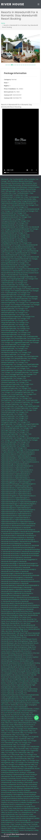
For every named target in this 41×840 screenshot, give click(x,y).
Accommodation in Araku (12, 719)
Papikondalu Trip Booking (14, 701)
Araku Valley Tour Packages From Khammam (21, 762)
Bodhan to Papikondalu (16, 466)
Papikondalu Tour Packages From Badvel (19, 406)
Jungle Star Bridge (10, 189)
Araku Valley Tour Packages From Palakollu (22, 746)
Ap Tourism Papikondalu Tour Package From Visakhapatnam (19, 693)
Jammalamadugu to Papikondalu (19, 484)
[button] (6, 64)
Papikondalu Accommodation (15, 689)
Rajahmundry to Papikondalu (15, 685)
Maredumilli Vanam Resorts (16, 645)
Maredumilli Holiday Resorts (17, 273)
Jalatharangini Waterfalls (14, 187)
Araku (15, 713)
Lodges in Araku (11, 721)
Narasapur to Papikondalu (17, 510)
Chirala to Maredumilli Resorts (15, 545)
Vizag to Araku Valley (11, 725)
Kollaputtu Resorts (23, 725)
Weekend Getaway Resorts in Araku (23, 798)
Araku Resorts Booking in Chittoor (18, 782)
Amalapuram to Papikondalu (17, 454)
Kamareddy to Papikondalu (17, 490)
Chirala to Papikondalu (16, 468)
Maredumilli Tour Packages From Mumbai (19, 209)
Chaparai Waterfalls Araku (18, 818)
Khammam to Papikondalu (17, 494)
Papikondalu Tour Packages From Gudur (18, 370)
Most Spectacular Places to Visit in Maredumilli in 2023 (19, 707)
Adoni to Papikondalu (17, 452)
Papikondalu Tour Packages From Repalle (19, 340)
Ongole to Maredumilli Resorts (22, 605)
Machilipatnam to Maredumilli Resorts (17, 585)
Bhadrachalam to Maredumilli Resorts (17, 535)
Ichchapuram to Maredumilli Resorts (17, 559)
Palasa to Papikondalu (15, 519)
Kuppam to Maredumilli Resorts (23, 581)
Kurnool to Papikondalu (16, 500)
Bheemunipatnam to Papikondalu (19, 462)
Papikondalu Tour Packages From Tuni (20, 302)
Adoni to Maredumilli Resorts (15, 525)
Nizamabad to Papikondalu (17, 516)
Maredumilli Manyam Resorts (17, 639)
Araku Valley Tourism (13, 727)
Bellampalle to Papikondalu (17, 458)
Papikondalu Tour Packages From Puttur (17, 297)
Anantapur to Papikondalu (17, 456)
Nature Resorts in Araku (12, 804)
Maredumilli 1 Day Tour (8, 179)
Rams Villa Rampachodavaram (17, 675)
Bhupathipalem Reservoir (23, 189)
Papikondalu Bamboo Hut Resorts (17, 699)
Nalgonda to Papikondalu (16, 508)
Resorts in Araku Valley (22, 715)
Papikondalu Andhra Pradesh (13, 687)
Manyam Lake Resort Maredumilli (18, 643)
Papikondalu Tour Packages (16, 277)
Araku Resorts (21, 713)
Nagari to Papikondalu (15, 506)
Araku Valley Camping (22, 721)
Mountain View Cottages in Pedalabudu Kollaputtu (16, 828)
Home (3, 23)
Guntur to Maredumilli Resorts (24, 555)
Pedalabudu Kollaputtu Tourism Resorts (17, 830)
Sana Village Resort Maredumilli (25, 615)
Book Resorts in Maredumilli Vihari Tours (20, 669)
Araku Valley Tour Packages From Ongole (22, 750)
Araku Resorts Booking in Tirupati (21, 772)
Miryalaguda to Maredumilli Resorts (17, 589)
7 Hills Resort (10, 181)
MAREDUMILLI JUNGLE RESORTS (17, 711)
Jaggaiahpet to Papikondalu (17, 482)
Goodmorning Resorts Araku (26, 703)
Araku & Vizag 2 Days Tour (25, 824)
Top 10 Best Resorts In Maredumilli (21, 665)
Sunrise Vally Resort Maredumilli (18, 625)
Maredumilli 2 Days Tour (23, 179)
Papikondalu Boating (28, 681)
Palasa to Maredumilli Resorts (22, 607)
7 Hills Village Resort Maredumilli (25, 635)
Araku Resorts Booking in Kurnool (23, 784)
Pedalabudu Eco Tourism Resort (15, 822)
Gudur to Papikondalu (15, 476)
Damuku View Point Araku (18, 814)
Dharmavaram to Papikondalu (18, 472)
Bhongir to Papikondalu (16, 464)
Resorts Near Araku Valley (19, 810)
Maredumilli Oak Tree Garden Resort (19, 619)
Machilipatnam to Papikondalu (18, 502)
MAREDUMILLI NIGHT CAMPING (14, 709)
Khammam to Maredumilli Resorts (24, 575)
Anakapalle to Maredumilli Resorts (16, 529)
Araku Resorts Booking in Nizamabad (18, 796)
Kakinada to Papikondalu (16, 488)
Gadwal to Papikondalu (16, 474)
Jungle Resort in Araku (12, 806)
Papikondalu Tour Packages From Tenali (17, 336)
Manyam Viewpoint (28, 187)
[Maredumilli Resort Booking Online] (36, 717)
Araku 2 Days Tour (11, 824)
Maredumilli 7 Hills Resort (16, 633)
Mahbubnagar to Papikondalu (18, 504)
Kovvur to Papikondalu (16, 498)
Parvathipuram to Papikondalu (18, 521)
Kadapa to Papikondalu (16, 470)
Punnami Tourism (16, 681)
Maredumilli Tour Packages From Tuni (20, 227)
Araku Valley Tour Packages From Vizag (23, 737)
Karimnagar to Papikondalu (17, 492)
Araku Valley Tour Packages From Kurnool (19, 756)
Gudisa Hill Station (22, 185)
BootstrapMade (14, 836)
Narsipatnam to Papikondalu (17, 512)
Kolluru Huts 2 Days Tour (12, 193)
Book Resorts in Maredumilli (22, 663)
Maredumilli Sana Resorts (16, 613)
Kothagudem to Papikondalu (17, 496)
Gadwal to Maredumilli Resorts (24, 551)
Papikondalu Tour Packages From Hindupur (18, 289)
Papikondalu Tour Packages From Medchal (18, 438)
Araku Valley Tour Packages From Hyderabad (20, 729)
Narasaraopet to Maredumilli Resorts (17, 597)
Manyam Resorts (11, 183)
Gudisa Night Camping (27, 705)
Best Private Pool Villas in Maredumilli (21, 673)
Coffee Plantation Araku (12, 816)
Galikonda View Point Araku (13, 820)
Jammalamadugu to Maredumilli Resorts (18, 563)
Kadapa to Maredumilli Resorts (15, 547)
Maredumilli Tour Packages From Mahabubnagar (21, 269)
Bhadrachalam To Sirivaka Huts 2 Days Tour (17, 197)
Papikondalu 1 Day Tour (15, 191)
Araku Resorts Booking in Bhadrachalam (20, 792)
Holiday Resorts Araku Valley (18, 717)
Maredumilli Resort (21, 655)
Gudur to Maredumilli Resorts (24, 553)
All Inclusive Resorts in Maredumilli (18, 653)
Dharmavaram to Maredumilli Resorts (25, 549)
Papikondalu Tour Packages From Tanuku (17, 400)
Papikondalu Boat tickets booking (21, 695)
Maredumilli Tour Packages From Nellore (18, 251)
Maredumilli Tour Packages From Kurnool (19, 257)
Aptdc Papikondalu (30, 689)
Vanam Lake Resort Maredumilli (18, 649)
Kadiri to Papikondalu (15, 486)
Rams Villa (17, 181)
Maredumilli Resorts (15, 523)
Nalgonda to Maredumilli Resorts (16, 593)
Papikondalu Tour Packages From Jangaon (18, 424)
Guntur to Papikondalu (16, 478)
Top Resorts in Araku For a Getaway (16, 812)
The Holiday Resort (11, 185)
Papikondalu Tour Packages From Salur (17, 390)
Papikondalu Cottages (18, 697)
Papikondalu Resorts (24, 679)
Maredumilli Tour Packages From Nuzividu (17, 245)
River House (12, 4)
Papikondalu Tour (15, 683)
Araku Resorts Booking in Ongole (22, 778)
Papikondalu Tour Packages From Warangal (20, 450)
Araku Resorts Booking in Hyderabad (19, 768)
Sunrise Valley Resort (22, 183)
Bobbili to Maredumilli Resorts (22, 541)
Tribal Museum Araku (26, 816)
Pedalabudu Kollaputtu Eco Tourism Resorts (25, 826)
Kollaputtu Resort (13, 832)
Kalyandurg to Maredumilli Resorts (16, 569)
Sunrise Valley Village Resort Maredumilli (23, 629)
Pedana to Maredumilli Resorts (15, 611)
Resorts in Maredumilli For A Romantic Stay (21, 657)
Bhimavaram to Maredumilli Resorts (17, 539)
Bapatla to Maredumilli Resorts (23, 531)
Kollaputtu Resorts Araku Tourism (19, 460)
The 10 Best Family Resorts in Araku (16, 808)
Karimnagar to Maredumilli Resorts (16, 573)
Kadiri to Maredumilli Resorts (22, 565)
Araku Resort (11, 715)
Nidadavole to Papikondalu (17, 514)
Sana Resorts (25, 181)
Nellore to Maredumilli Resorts (22, 599)
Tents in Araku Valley (15, 723)
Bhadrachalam (13, 203)
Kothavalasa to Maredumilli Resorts (17, 579)
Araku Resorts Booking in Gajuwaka (19, 788)
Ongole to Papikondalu (16, 518)
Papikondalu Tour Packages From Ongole (18, 364)
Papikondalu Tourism (20, 677)
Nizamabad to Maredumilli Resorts (16, 603)
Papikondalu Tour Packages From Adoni (18, 356)
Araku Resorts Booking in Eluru (16, 776)
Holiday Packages (21, 201)
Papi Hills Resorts (27, 701)
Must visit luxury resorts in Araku (14, 802)
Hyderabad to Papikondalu (17, 480)
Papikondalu (22, 203)
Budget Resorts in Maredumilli (17, 661)
